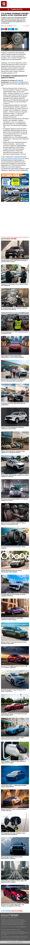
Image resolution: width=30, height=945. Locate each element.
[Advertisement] (15, 218)
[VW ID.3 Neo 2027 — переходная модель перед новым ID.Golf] (15, 775)
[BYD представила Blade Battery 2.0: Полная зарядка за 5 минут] (15, 488)
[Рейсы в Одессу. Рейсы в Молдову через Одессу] (15, 187)
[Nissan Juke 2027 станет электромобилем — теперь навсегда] (15, 798)
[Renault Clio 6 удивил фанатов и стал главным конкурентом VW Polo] (15, 894)
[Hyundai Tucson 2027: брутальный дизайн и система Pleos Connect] (15, 250)
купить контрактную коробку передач (12, 158)
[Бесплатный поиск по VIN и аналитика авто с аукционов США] (15, 321)
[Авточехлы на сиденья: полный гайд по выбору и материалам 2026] (15, 512)
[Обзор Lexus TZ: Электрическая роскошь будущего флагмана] (15, 631)
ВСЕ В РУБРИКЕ (13, 911)
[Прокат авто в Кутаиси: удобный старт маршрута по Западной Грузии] (15, 440)
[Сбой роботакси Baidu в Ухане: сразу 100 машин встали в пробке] (15, 870)
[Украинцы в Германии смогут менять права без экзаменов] (15, 273)
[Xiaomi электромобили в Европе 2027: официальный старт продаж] (15, 727)
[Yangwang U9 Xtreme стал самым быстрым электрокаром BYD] (15, 703)
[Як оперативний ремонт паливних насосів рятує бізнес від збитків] (15, 297)
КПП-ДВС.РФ (19, 80)
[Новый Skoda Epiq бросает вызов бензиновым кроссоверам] (15, 560)
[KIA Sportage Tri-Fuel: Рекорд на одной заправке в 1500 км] (15, 584)
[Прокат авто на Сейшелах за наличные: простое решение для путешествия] (15, 369)
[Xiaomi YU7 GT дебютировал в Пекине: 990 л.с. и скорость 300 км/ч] (15, 655)
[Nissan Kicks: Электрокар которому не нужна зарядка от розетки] (15, 464)
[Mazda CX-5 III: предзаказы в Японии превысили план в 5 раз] (15, 417)
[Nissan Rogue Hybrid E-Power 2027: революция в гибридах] (15, 846)
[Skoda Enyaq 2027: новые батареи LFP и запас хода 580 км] (15, 679)
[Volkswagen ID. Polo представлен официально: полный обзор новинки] (15, 345)
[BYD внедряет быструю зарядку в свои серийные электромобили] (15, 822)
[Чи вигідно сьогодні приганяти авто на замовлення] (15, 393)
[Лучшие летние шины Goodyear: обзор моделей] (15, 536)
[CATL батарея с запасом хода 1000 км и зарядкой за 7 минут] (15, 751)
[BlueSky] (2, 29)
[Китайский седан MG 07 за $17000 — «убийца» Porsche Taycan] (15, 608)
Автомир (10, 25)
